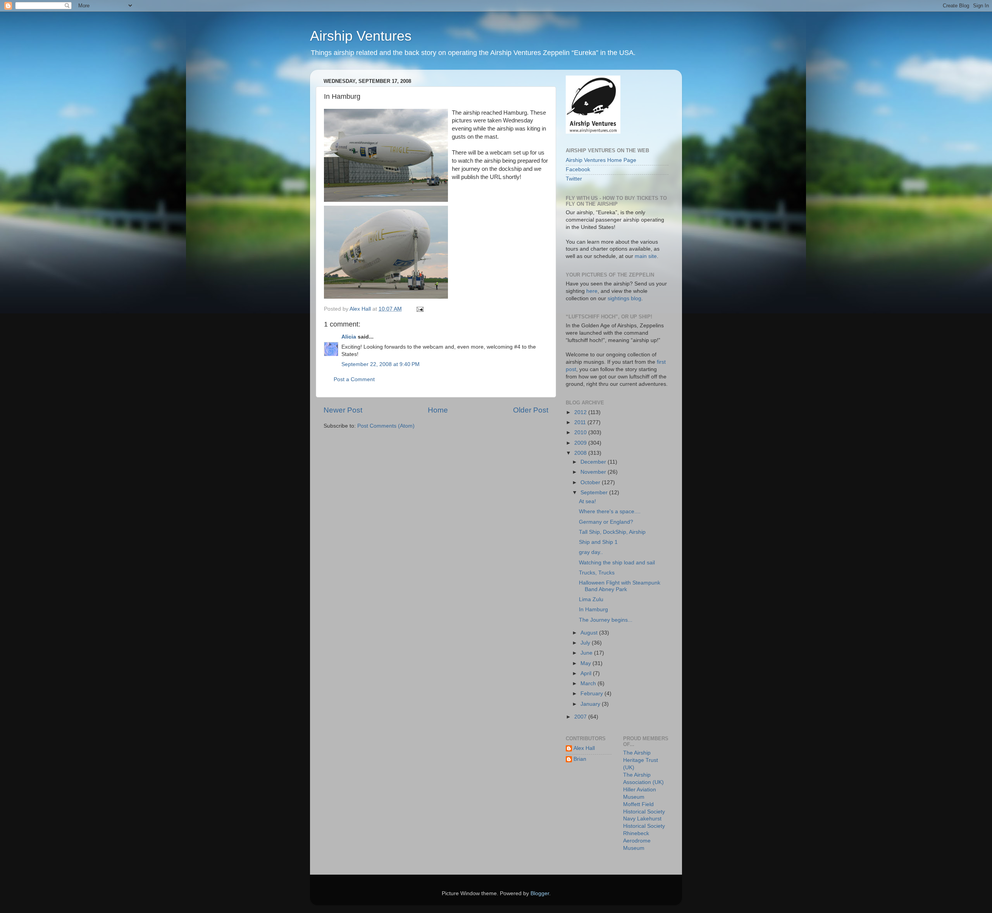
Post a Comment (354, 379)
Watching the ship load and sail (617, 563)
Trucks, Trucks (597, 573)
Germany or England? (606, 522)
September (594, 492)
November (594, 472)
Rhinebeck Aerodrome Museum (637, 840)
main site (646, 256)
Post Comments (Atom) (386, 426)
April (586, 673)
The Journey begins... (605, 620)
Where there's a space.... (610, 511)
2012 (581, 412)
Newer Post (343, 410)
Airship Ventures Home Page (601, 160)
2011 (580, 422)
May (586, 663)
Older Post (530, 410)
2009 (581, 443)
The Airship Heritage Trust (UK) (640, 760)
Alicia (348, 337)
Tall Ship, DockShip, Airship (612, 532)
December (594, 462)
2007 (581, 717)
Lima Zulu (591, 599)
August (589, 633)
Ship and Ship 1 (598, 542)
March (589, 683)
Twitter (574, 179)
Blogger (539, 893)
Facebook (578, 169)
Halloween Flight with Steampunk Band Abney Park (619, 586)
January (591, 704)
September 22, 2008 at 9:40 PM (380, 364)
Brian (580, 759)
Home (438, 410)
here (592, 291)
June (587, 653)
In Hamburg (593, 609)
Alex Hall (584, 748)
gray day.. (591, 552)
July (586, 643)
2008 (581, 453)
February (592, 693)
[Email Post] (419, 309)
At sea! (587, 501)
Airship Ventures (361, 36)
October (591, 482)
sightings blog (624, 298)
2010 (581, 432)
